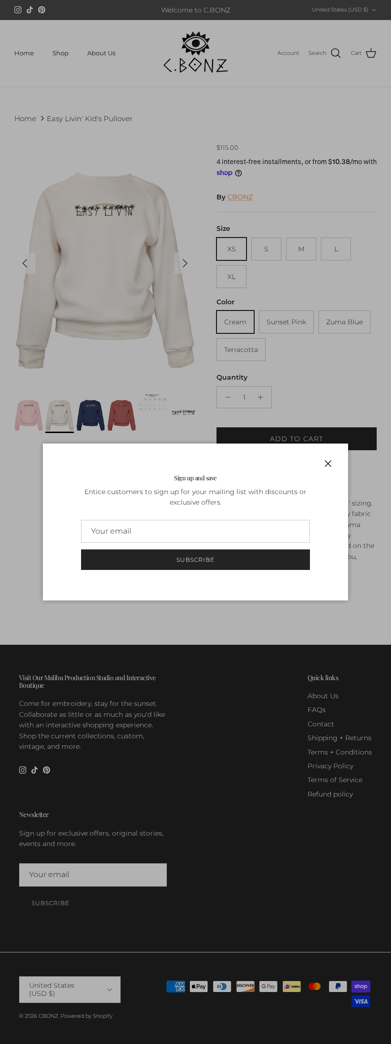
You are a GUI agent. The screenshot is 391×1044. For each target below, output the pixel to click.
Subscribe (195, 559)
